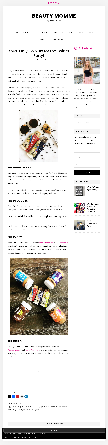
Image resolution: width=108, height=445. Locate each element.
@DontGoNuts (31, 350)
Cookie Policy (36, 437)
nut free (58, 406)
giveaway (37, 406)
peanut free (21, 409)
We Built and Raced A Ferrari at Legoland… (93, 207)
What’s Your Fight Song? (93, 188)
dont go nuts (21, 406)
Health (18, 403)
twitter (28, 409)
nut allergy (51, 406)
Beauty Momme (54, 15)
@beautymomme (46, 242)
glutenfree (44, 406)
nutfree (64, 406)
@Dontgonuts (63, 242)
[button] (68, 37)
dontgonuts (29, 406)
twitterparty (35, 409)
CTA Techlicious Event (92, 224)
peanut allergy (12, 409)
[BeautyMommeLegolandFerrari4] (79, 208)
